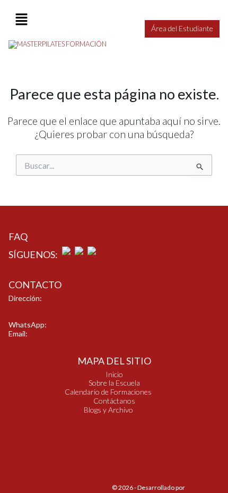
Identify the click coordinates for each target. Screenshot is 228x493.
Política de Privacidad (41, 444)
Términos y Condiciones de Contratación (73, 462)
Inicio (114, 374)
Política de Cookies (38, 435)
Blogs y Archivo (108, 410)
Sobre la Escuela (114, 383)
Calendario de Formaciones (108, 392)
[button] (21, 19)
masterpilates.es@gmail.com (74, 333)
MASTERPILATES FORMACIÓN (67, 487)
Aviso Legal (26, 453)
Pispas (195, 487)
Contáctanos (114, 401)
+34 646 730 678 (76, 324)
